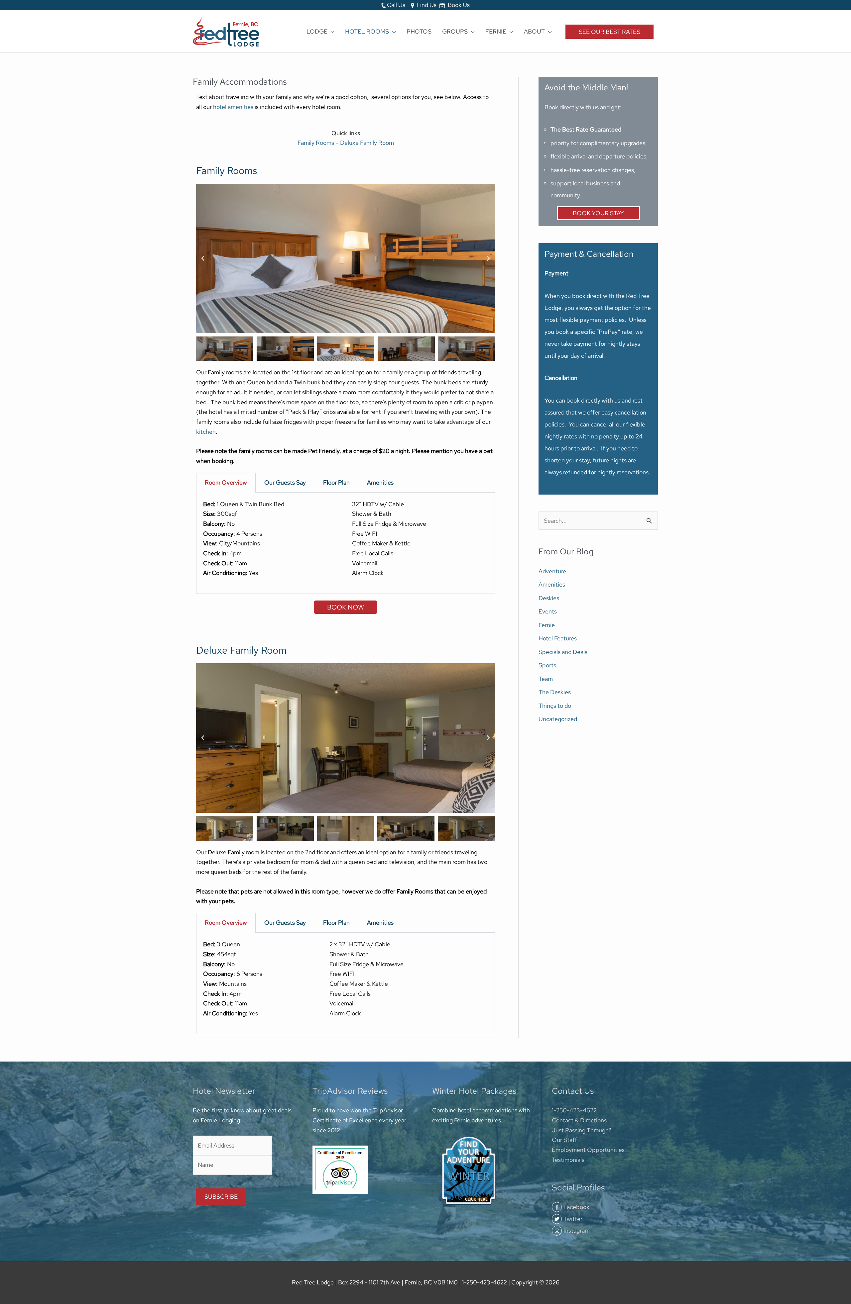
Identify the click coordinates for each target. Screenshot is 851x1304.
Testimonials (568, 1160)
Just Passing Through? (581, 1130)
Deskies (549, 598)
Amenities (552, 584)
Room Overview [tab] (226, 482)
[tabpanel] (345, 543)
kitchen (206, 431)
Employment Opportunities (588, 1150)
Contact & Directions (579, 1120)
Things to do (555, 705)
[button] (202, 258)
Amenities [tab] (380, 482)
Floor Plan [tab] (336, 482)
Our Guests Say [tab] (285, 482)
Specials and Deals (563, 652)
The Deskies (555, 692)
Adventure (552, 571)
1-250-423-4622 (574, 1110)
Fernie (547, 625)
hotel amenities (234, 107)
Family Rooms (316, 142)
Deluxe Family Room (367, 142)
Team (546, 679)
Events (548, 611)
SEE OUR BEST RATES (609, 32)
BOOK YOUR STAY (598, 213)
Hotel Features (558, 638)
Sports (547, 665)
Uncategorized (558, 719)
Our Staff (564, 1140)
